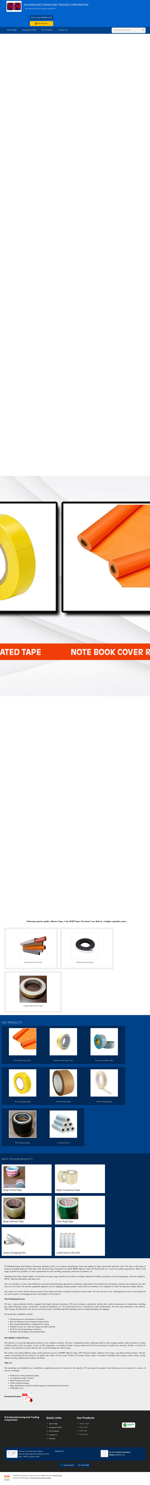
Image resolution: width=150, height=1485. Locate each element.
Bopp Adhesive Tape (13, 1221)
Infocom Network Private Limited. (41, 1478)
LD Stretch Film (63, 1143)
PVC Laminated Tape (23, 1101)
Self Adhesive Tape (63, 1101)
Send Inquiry (42, 23)
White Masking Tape (104, 1101)
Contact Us (62, 30)
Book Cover (83, 1427)
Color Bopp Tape (65, 1221)
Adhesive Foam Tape (85, 962)
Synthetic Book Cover (33, 962)
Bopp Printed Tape (12, 1190)
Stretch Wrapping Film (14, 1252)
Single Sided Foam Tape (33, 1006)
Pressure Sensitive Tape (104, 1060)
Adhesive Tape (84, 1423)
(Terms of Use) (57, 1475)
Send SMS (85, 1465)
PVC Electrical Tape (22, 1143)
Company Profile (29, 30)
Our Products (47, 30)
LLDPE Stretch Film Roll (68, 1252)
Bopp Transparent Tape (68, 1190)
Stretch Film (84, 1434)
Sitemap (52, 1438)
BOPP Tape (83, 1431)
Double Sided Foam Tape (63, 1060)
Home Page (12, 30)
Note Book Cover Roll (22, 1060)
